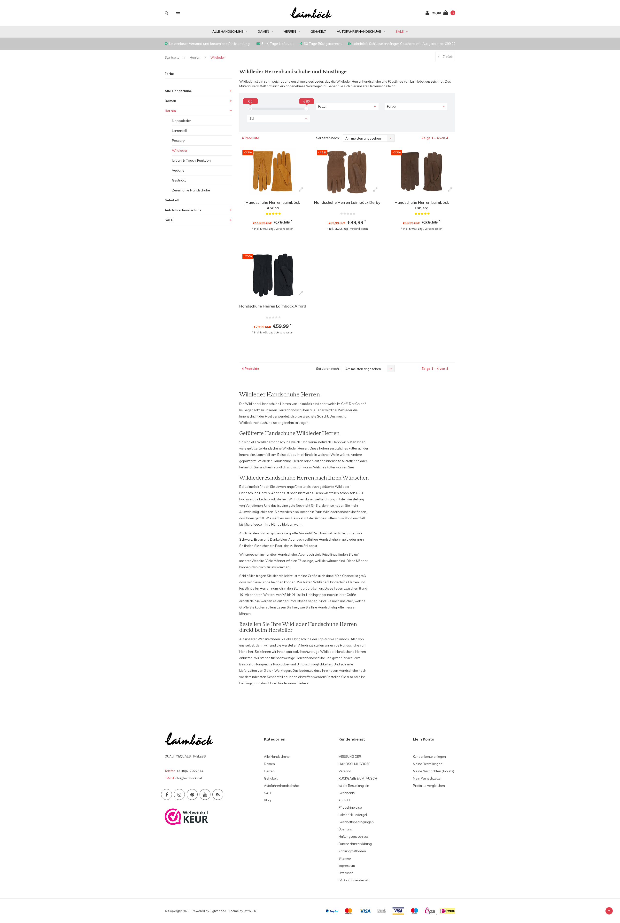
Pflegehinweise (350, 807)
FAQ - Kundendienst (353, 880)
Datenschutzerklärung (355, 844)
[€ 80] (306, 109)
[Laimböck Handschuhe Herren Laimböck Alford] (272, 274)
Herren (290, 31)
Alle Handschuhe (227, 31)
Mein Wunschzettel (427, 778)
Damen (263, 31)
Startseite (172, 57)
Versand (345, 771)
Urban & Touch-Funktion (191, 160)
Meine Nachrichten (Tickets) (433, 771)
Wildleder (217, 57)
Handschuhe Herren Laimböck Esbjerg (422, 205)
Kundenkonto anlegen (429, 756)
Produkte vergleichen (429, 786)
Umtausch (346, 873)
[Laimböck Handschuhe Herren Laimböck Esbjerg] (421, 171)
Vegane (178, 170)
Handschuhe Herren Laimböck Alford (272, 306)
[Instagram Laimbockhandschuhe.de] (179, 794)
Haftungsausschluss (354, 836)
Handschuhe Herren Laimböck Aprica (273, 205)
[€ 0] (250, 109)
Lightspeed (218, 911)
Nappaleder (181, 120)
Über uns (345, 829)
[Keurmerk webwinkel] (186, 816)
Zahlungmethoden (352, 851)
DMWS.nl (250, 911)
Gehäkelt (318, 31)
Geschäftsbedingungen (356, 822)
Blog (267, 800)
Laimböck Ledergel (353, 815)
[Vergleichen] (178, 13)
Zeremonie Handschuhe (191, 190)
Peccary (178, 140)
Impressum (347, 866)
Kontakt (344, 800)
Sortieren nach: (328, 138)
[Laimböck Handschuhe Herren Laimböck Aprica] (272, 171)
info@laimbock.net (188, 778)
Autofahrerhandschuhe (359, 31)
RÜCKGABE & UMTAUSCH (358, 778)
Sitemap (345, 858)
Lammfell (179, 130)
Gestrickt (179, 180)
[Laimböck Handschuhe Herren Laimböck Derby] (347, 171)
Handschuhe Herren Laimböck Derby (347, 202)
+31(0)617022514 (189, 771)
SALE (399, 31)
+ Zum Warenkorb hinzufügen (271, 241)
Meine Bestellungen (427, 764)
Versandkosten (285, 228)
